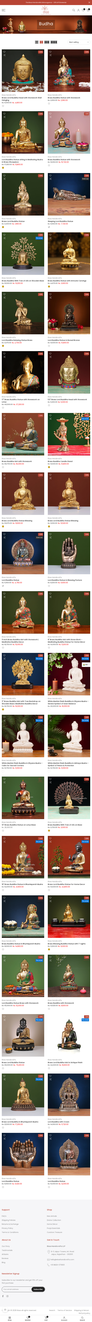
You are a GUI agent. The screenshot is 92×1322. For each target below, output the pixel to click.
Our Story (6, 1246)
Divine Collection (54, 1220)
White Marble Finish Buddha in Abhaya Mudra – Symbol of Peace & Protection (68, 764)
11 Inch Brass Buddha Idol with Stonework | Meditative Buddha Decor (20, 640)
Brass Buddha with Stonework (61, 1003)
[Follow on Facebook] (3, 1296)
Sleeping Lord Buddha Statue (60, 221)
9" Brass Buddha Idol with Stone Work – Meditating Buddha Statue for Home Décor (66, 640)
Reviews (5, 1258)
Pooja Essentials (53, 1228)
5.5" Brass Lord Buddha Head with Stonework (67, 399)
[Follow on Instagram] (7, 1296)
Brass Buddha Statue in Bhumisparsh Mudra (21, 944)
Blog (3, 1262)
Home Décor (52, 1224)
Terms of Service (65, 1310)
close (3, 2)
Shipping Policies (8, 1220)
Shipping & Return (81, 1310)
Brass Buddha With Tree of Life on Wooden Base (23, 281)
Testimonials (7, 1250)
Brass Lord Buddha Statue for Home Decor (66, 884)
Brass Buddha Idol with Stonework (17, 461)
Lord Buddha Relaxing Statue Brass (17, 340)
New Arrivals (52, 1216)
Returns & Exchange (10, 1224)
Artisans (5, 1254)
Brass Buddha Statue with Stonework (64, 98)
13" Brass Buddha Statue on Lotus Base (19, 825)
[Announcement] (46, 2)
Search (52, 1310)
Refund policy (84, 1313)
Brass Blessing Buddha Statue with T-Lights (67, 944)
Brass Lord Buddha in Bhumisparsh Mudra (20, 1122)
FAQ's (4, 1216)
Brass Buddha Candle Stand (60, 461)
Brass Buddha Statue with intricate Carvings (67, 281)
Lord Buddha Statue (10, 580)
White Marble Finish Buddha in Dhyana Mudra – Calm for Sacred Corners (22, 764)
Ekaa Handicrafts (9, 95)
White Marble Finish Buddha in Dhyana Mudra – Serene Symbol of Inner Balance (68, 702)
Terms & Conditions (10, 1232)
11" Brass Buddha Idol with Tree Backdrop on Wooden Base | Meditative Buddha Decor (21, 702)
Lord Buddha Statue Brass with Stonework (20, 1003)
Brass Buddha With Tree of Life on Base (65, 825)
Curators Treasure (54, 1232)
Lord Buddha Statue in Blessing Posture (65, 580)
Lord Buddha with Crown (58, 1122)
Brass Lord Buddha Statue (13, 221)
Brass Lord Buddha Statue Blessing (17, 520)
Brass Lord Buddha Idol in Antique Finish (65, 1062)
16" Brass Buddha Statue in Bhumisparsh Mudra (22, 884)
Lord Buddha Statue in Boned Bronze (64, 340)
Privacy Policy (7, 1228)
